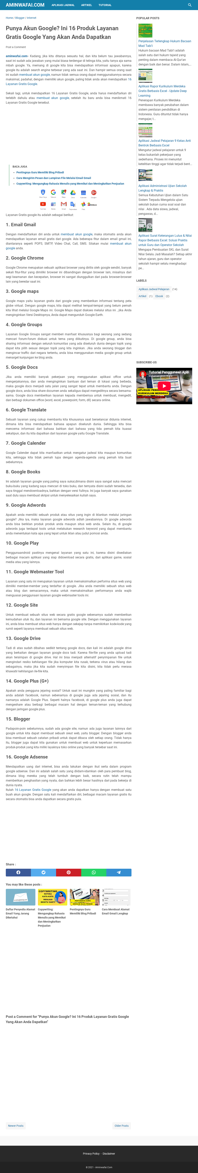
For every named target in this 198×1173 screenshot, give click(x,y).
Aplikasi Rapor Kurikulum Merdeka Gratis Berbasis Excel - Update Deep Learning (162, 90)
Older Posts (122, 1125)
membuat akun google (34, 75)
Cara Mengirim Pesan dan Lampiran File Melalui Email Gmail (53, 178)
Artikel (86, 5)
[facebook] (18, 872)
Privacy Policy (91, 1153)
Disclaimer (109, 1153)
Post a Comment (16, 47)
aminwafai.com (16, 56)
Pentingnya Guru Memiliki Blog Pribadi (40, 172)
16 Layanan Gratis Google (33, 790)
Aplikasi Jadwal (63, 5)
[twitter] (43, 872)
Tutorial (105, 5)
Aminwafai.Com (25, 5)
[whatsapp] (93, 872)
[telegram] (118, 872)
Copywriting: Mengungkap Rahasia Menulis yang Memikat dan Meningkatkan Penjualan (70, 183)
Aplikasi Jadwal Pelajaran (154, 289)
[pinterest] (68, 872)
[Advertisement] (68, 134)
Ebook (159, 296)
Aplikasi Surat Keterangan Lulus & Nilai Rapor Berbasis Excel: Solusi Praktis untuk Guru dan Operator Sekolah (165, 240)
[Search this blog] (190, 5)
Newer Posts (15, 1125)
